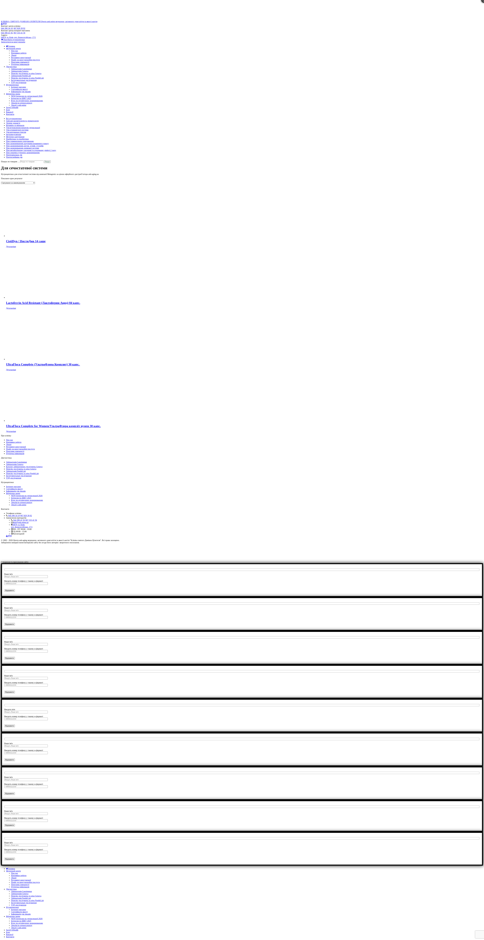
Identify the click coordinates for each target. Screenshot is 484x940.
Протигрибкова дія (14, 157)
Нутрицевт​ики (12, 85)
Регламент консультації (21, 57)
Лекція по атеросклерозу (21, 103)
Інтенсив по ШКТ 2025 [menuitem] (21, 921)
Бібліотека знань (13, 94)
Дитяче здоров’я (13, 123)
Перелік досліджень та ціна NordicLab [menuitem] (27, 900)
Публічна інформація (20, 64)
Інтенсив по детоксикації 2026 (26, 96)
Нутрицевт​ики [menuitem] (12, 907)
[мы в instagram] (6, 24)
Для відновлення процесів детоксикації (23, 128)
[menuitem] (10, 869)
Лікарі (13, 55)
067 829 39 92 (26, 516)
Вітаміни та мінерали (15, 125)
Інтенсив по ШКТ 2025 (21, 98)
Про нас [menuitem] (14, 873)
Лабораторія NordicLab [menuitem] (21, 898)
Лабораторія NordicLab (21, 76)
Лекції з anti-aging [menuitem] (18, 928)
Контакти (10, 114)
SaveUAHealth (12, 107)
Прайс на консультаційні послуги (25, 60)
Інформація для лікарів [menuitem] (21, 914)
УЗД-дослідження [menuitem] (18, 905)
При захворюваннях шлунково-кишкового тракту (27, 143)
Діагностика (11, 67)
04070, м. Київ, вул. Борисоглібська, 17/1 (22, 526)
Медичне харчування (15, 137)
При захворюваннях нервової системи (22, 148)
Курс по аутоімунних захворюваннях (27, 101)
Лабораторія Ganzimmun (21, 69)
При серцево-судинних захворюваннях (23, 153)
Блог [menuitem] (8, 932)
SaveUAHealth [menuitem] (12, 930)
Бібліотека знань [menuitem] (13, 916)
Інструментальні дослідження (24, 80)
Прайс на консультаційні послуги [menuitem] (25, 882)
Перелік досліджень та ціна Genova (26, 73)
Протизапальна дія (14, 155)
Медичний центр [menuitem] (13, 871)
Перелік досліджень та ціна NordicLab (27, 78)
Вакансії (9, 112)
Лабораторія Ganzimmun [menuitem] (21, 891)
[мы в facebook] (4, 24)
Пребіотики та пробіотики (17, 139)
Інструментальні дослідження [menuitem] (24, 903)
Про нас (14, 51)
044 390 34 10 (14, 516)
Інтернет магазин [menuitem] (18, 909)
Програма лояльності (20, 62)
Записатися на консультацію (13, 42)
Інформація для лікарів (21, 92)
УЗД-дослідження (18, 82)
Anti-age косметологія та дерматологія (22, 121)
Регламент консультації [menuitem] (21, 880)
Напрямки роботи (18, 53)
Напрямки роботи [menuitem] (18, 875)
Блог (8, 110)
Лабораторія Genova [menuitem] (19, 894)
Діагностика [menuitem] (11, 889)
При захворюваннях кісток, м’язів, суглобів (24, 146)
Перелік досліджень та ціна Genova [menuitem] (26, 896)
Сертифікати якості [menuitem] (19, 912)
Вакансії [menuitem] (9, 934)
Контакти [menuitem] (10, 937)
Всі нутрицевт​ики (14, 119)
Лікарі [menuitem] (13, 878)
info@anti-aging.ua (20, 522)
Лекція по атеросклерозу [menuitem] (21, 925)
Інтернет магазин (18, 87)
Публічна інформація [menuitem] (20, 887)
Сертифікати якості (19, 89)
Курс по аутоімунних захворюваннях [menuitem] (27, 923)
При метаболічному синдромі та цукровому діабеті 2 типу (31, 150)
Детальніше (11, 246)
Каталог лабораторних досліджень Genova (24, 467)
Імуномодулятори (13, 134)
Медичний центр (13, 48)
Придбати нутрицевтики (14, 40)
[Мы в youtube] (2, 24)
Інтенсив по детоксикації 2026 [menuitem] (26, 919)
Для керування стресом (16, 132)
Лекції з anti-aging (18, 105)
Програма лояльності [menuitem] (20, 885)
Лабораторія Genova (19, 71)
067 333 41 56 (31, 520)
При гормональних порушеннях (20, 141)
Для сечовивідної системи (17, 130)
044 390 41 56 (19, 520)
